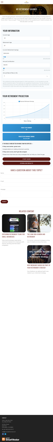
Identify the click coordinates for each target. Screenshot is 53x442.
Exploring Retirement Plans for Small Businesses (13, 235)
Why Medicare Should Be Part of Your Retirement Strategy (38, 266)
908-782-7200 (9, 420)
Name (2, 173)
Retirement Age (7, 42)
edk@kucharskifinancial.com (9, 431)
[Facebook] (3, 434)
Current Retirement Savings (10, 50)
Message (3, 189)
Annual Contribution (8, 61)
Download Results (26, 163)
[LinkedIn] (5, 434)
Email (2, 181)
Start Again (27, 159)
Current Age (6, 35)
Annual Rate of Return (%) (10, 73)
